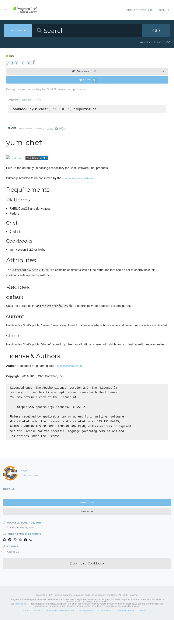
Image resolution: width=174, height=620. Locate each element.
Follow (89, 79)
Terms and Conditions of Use (60, 610)
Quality (56, 128)
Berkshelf (26, 99)
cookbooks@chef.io (70, 366)
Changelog (39, 128)
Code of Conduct (31, 610)
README (12, 128)
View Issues (87, 511)
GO (156, 31)
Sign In (163, 10)
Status (143, 610)
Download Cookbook (87, 563)
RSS (11, 55)
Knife (38, 99)
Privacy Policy (86, 610)
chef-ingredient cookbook (77, 178)
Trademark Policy (125, 610)
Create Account (139, 10)
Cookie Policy (105, 610)
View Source (87, 502)
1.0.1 (85, 71)
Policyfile (13, 99)
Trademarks (20, 603)
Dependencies (25, 128)
